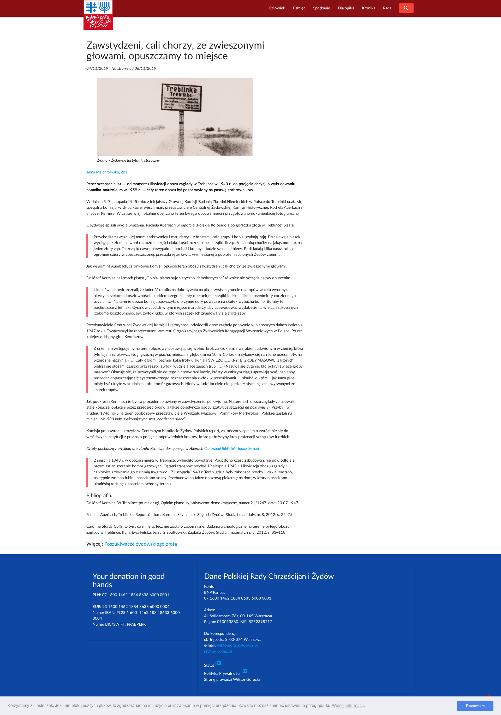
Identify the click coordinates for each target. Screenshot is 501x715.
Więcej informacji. (348, 705)
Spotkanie (321, 8)
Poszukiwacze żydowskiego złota (140, 544)
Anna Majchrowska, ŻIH (106, 172)
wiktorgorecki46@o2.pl (237, 645)
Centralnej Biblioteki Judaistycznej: (232, 449)
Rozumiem (475, 706)
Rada (387, 8)
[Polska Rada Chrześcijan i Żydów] (98, 18)
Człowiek (277, 8)
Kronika (368, 8)
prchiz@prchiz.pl (218, 651)
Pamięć (299, 8)
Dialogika (346, 8)
